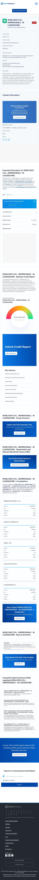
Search (19, 785)
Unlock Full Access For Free (19, 465)
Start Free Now (19, 433)
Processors (8, 849)
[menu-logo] (8, 3)
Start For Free (19, 618)
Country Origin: (6, 130)
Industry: (5, 60)
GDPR (6, 846)
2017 (8, 194)
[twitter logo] (6, 140)
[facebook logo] (4, 140)
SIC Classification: (7, 52)
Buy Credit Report (20, 10)
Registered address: (8, 124)
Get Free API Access (19, 754)
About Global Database (11, 821)
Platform (7, 824)
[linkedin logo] (9, 140)
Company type (6, 39)
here (16, 492)
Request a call (19, 864)
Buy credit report (11, 353)
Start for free (12, 205)
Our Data (7, 827)
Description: (6, 70)
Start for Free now (19, 117)
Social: (4, 136)
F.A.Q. (6, 837)
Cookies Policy (9, 843)
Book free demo (19, 860)
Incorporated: (6, 34)
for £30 (19, 319)
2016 (11, 194)
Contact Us (8, 830)
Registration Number (8, 45)
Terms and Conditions (11, 833)
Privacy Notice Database (12, 840)
